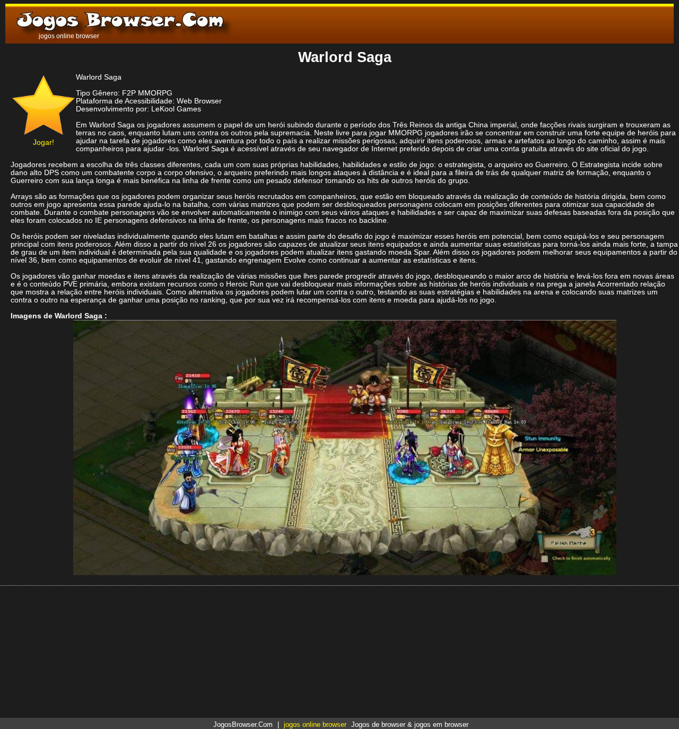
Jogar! (43, 142)
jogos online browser (315, 724)
